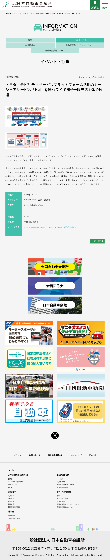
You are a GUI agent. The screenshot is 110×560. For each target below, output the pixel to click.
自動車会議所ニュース (55, 50)
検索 (30, 40)
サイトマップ (76, 455)
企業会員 (11, 501)
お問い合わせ (34, 455)
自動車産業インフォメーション (80, 45)
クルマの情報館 (64, 492)
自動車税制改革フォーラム (66, 484)
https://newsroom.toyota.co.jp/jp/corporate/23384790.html (50, 227)
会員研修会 (30, 45)
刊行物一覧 (12, 515)
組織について (12, 484)
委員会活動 (61, 482)
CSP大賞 (60, 479)
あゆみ (10, 487)
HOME (8, 14)
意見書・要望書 (62, 487)
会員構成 (11, 496)
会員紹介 (12, 492)
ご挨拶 (10, 479)
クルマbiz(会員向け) (95, 7)
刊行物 (11, 511)
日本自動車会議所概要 (15, 482)
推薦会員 (11, 504)
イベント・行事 (20, 14)
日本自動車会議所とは (18, 475)
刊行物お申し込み (14, 518)
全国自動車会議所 (14, 507)
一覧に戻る (97, 241)
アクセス (17, 455)
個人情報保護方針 (55, 455)
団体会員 (11, 498)
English (92, 455)
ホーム (11, 470)
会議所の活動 (63, 475)
